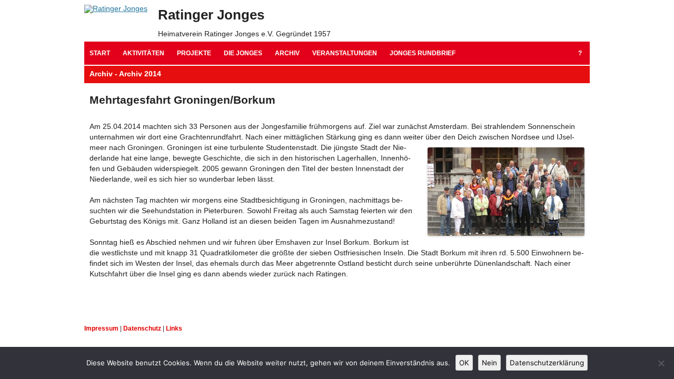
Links (174, 328)
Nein (489, 362)
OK (464, 362)
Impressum (101, 328)
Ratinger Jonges (211, 15)
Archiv (287, 53)
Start (100, 53)
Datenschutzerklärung (547, 362)
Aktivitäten (143, 53)
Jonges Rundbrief (422, 53)
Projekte (194, 53)
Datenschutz (142, 328)
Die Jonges (243, 53)
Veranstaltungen (344, 53)
